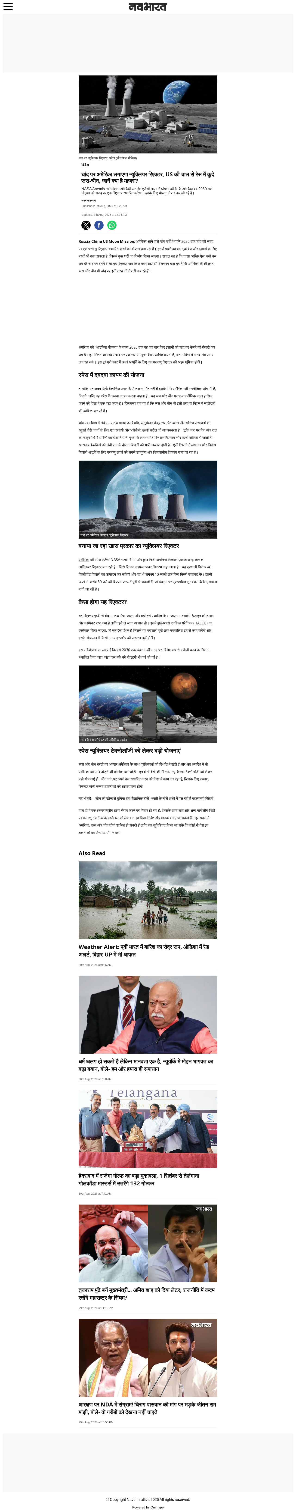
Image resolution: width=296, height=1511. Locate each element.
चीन (93, 764)
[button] (8, 7)
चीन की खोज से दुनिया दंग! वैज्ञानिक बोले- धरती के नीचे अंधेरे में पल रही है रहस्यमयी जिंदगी (154, 798)
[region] (148, 43)
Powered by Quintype (148, 1507)
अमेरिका (84, 559)
